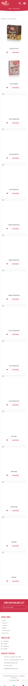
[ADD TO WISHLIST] (7, 52)
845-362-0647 (8, 665)
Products (4, 625)
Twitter (5, 643)
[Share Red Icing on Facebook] (4, 685)
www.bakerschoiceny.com (11, 662)
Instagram (6, 646)
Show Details (15, 52)
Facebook (5, 641)
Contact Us (5, 633)
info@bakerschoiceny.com (11, 668)
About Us (4, 623)
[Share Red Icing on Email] (23, 685)
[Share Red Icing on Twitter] (14, 685)
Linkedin (5, 649)
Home (4, 620)
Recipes (4, 628)
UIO (18, 680)
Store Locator (6, 630)
